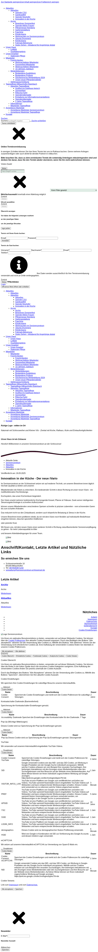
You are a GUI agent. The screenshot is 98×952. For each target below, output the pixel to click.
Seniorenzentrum (13, 463)
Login (3, 284)
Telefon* (4, 253)
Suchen (4, 121)
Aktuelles (14, 293)
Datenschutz (91, 621)
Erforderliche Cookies (23, 656)
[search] (19, 121)
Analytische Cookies (57, 656)
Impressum (92, 619)
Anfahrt (94, 617)
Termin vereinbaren (8, 123)
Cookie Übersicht (8, 656)
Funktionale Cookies (40, 656)
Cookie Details (7, 689)
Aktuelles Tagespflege (24, 391)
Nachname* (36, 250)
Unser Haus (16, 339)
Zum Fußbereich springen (48, 2)
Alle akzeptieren (7, 651)
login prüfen (6, 228)
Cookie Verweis (71, 656)
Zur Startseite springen (10, 2)
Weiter (4, 168)
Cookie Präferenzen (16, 640)
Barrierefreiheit (90, 624)
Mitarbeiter (15, 354)
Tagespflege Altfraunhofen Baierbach (26, 386)
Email (3, 238)
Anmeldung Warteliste (20, 414)
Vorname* (5, 250)
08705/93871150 (16, 568)
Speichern (18, 889)
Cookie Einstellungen (88, 630)
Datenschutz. (32, 885)
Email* (66, 250)
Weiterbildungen (22, 371)
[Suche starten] (31, 121)
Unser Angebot (17, 347)
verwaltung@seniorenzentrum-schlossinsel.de (25, 570)
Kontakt (94, 628)
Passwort (32, 238)
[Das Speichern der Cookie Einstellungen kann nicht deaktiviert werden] (2, 687)
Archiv (18, 310)
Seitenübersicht (90, 626)
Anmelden (5, 241)
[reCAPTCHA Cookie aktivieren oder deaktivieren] (2, 849)
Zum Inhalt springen (28, 2)
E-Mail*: (4, 936)
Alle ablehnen (20, 651)
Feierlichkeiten (21, 358)
